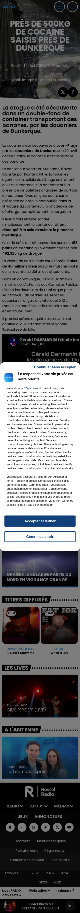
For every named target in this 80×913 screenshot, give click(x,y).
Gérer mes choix (40, 536)
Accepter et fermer (40, 520)
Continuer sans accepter (55, 367)
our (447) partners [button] (27, 388)
